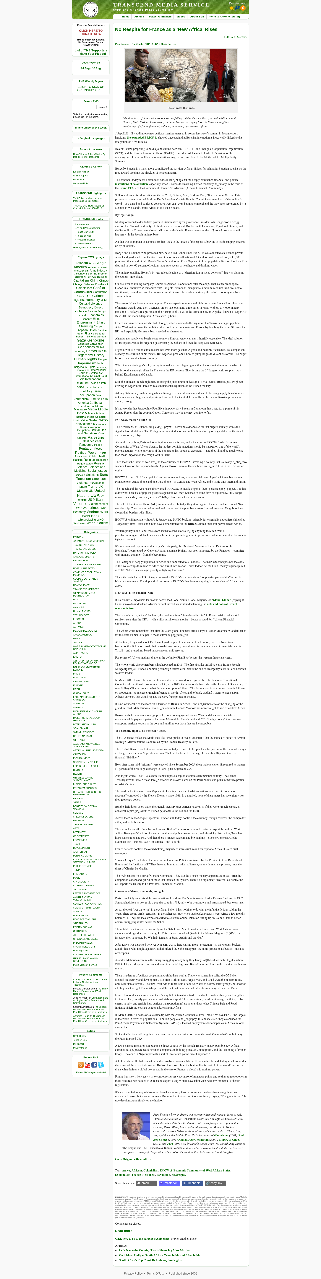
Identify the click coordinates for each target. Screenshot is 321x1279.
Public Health (97, 456)
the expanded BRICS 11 (142, 137)
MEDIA (76, 689)
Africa (92, 263)
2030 (170, 1143)
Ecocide (82, 315)
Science (82, 467)
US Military (95, 499)
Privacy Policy (80, 1047)
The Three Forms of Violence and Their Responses (90, 991)
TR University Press (83, 243)
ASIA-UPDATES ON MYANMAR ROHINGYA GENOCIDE (89, 662)
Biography (80, 276)
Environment (86, 322)
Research (102, 459)
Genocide (95, 340)
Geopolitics (86, 347)
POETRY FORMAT (82, 927)
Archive (139, 16)
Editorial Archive (81, 171)
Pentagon (86, 448)
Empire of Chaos (229, 1139)
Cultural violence (90, 303)
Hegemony (85, 355)
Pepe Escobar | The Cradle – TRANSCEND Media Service (145, 43)
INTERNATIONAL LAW (84, 724)
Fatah (80, 333)
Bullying (102, 276)
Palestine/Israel (90, 441)
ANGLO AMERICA (82, 634)
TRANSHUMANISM (83, 824)
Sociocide (79, 474)
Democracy (86, 307)
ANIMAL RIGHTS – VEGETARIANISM (82, 898)
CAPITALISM (79, 754)
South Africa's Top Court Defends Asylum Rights (150, 1260)
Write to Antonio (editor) (224, 16)
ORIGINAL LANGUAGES (85, 939)
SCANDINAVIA (80, 728)
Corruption (100, 292)
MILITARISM (79, 603)
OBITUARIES (80, 931)
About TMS (197, 16)
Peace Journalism (160, 16)
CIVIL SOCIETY (81, 881)
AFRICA (77, 623)
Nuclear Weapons (90, 427)
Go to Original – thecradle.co (133, 1159)
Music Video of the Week (85, 965)
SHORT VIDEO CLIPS (84, 946)
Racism (78, 459)
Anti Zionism (81, 270)
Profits (102, 452)
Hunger (102, 359)
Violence (80, 504)
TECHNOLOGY (81, 615)
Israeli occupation (91, 393)
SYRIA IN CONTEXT (83, 732)
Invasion (95, 382)
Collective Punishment (96, 284)
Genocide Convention (90, 343)
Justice (95, 399)
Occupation (83, 430)
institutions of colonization (131, 184)
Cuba (104, 299)
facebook (194, 1183)
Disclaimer (78, 1044)
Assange (79, 273)
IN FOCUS (78, 619)
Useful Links (79, 1036)
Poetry (98, 448)
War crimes (91, 508)
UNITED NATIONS (82, 736)
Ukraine (82, 491)
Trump (92, 486)
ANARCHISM (80, 852)
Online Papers (80, 175)
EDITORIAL (79, 537)
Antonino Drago (81, 1016)
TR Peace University (83, 232)
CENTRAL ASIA (81, 681)
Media (92, 409)
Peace (98, 444)
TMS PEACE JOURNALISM (87, 564)
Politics (80, 452)
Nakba (93, 420)
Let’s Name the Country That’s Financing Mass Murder (154, 1250)
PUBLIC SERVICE (82, 866)
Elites (96, 318)
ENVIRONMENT (81, 758)
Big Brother (100, 273)
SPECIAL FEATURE (83, 816)
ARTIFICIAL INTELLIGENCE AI (88, 750)
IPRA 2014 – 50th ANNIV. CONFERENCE (85, 959)
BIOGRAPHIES (80, 560)
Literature (84, 406)
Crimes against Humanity (89, 298)
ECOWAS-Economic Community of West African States (195, 1170)
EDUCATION (79, 677)
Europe (98, 326)
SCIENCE (78, 813)
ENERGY (78, 657)
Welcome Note (80, 183)
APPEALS (78, 707)
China (94, 280)
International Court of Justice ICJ (92, 371)
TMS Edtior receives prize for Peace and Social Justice (87, 199)
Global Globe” (222, 600)
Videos (180, 16)
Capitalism (81, 280)
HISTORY (78, 770)
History (99, 355)
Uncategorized (80, 950)
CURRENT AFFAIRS (83, 885)
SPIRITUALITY (80, 923)
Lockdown (97, 405)
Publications (79, 179)
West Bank (90, 516)
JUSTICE (77, 642)
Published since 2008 (183, 1273)
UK (100, 486)
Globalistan (221, 1135)
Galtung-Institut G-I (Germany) (88, 247)
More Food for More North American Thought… (90, 982)
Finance (89, 333)
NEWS (76, 638)
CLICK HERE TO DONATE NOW (91, 32)
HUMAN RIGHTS (81, 611)
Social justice (97, 470)
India (100, 363)
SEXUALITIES (80, 889)
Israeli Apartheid (96, 387)
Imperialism (87, 363)
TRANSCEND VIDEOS (84, 549)
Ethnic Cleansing (92, 324)
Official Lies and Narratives (92, 431)
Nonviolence (83, 423)
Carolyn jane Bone (82, 979)
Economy (86, 318)
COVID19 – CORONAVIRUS (87, 904)
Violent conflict (98, 504)
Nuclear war (99, 424)
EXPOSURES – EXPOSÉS (86, 766)
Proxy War (81, 456)
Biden (89, 273)
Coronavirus (83, 292)
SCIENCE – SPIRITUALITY (86, 907)
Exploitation (122, 1174)
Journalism (81, 399)
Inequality (102, 367)
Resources (148, 1174)
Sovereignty (179, 1174)
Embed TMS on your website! (91, 1072)
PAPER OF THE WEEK (84, 553)
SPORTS (77, 911)
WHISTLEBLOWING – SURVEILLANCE (84, 779)
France (136, 1174)
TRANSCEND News (83, 545)
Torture (82, 486)
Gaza (81, 340)
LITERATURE (80, 874)
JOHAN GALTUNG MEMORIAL (88, 541)
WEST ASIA (79, 740)
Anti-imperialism (98, 267)
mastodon (171, 1183)
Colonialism (84, 288)
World (91, 523)
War (79, 508)
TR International (81, 224)
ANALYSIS (78, 607)
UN (91, 491)
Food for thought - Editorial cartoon (90, 335)
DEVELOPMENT (81, 848)
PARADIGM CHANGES (85, 788)
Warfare (93, 512)
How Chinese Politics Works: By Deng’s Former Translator (89, 155)
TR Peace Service (82, 236)
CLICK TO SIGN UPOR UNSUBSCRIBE (91, 88)
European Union (85, 330)
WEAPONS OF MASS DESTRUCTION (84, 594)
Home (125, 16)
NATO (103, 420)
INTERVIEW (79, 832)
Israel (80, 387)
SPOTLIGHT (79, 703)
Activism (81, 263)
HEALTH (77, 774)
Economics (96, 315)
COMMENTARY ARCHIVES (87, 954)
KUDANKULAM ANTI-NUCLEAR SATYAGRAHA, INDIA (89, 861)
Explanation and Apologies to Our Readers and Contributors (90, 1000)
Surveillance (97, 482)
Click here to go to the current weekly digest (142, 1238)
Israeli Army (86, 391)
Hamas (91, 351)
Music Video (80, 420)
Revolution (163, 1174)
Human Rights (85, 359)
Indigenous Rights (84, 366)
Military (90, 413)
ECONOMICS (80, 840)
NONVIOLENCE (81, 585)
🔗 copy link (214, 1183)
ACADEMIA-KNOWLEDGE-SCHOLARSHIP (87, 745)
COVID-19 (85, 296)
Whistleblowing (87, 519)
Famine (102, 330)
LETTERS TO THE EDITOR (87, 893)
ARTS (76, 828)
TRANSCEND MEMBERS (86, 589)
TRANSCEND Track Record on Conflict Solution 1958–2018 (89, 207)
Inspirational (83, 369)
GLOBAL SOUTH (81, 693)
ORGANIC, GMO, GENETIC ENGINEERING (87, 793)
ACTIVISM (78, 627)
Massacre (80, 409)
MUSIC (76, 878)
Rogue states (85, 463)
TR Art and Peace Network (86, 228)
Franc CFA (126, 188)
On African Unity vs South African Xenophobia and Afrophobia (159, 1255)
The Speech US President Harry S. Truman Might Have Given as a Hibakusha (90, 1009)
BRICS (91, 276)
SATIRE (77, 802)
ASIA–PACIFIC (80, 653)
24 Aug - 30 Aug (91, 68)
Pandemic (86, 444)
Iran (103, 382)
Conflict (99, 288)
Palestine (96, 437)
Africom (137, 1170)
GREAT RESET (81, 836)
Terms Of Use (80, 1040)
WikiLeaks (79, 523)
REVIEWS (78, 798)
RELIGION (78, 820)
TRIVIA (76, 870)
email (145, 1183)
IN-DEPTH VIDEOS (83, 943)
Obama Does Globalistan (193, 1139)
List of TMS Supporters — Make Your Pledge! (91, 52)
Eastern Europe (97, 311)
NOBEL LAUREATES (84, 568)
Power (92, 452)
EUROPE (78, 685)
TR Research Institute (84, 239)
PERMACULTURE (82, 855)
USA (95, 495)
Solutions (92, 474)
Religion (89, 459)
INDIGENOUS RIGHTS (84, 784)
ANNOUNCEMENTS (83, 556)
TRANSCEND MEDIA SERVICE (161, 5)
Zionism (102, 523)
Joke (98, 395)
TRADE (77, 844)
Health (102, 351)
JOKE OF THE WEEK (84, 935)
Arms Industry (98, 270)
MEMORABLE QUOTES (85, 631)
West (104, 512)
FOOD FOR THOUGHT (84, 919)
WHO (100, 519)
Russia (99, 463)
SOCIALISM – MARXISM (85, 762)
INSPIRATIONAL (81, 915)
